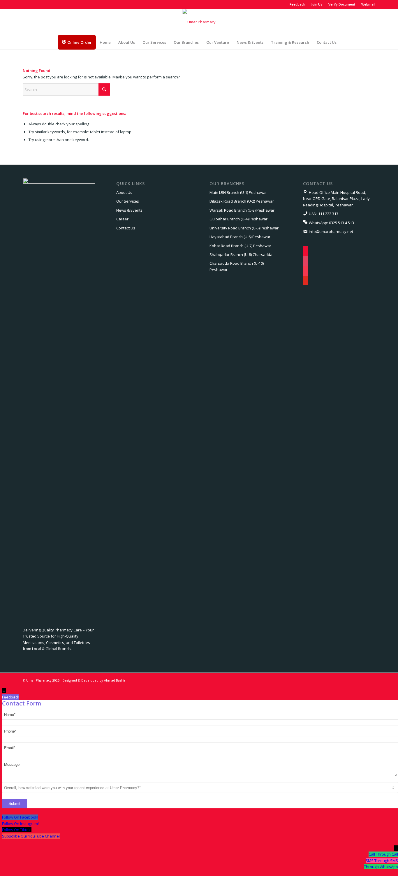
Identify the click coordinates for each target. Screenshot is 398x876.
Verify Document (341, 4)
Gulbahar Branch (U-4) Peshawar (238, 219)
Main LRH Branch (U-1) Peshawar (238, 192)
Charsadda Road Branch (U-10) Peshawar (236, 266)
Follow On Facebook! (20, 817)
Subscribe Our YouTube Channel (31, 836)
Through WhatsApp (381, 866)
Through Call (387, 854)
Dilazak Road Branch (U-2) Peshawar (241, 201)
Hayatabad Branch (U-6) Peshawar (239, 236)
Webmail (368, 4)
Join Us (316, 4)
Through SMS (386, 860)
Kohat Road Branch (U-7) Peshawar (240, 245)
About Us (124, 192)
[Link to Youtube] (50, 4)
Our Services (127, 201)
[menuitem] (297, 4)
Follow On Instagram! (20, 823)
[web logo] (199, 22)
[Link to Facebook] (24, 4)
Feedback (297, 4)
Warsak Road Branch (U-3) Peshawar (241, 210)
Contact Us (125, 228)
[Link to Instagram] (33, 4)
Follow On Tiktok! (16, 829)
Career (122, 219)
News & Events (129, 210)
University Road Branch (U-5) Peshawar (244, 228)
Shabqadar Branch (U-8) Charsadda (240, 254)
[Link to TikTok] (42, 4)
